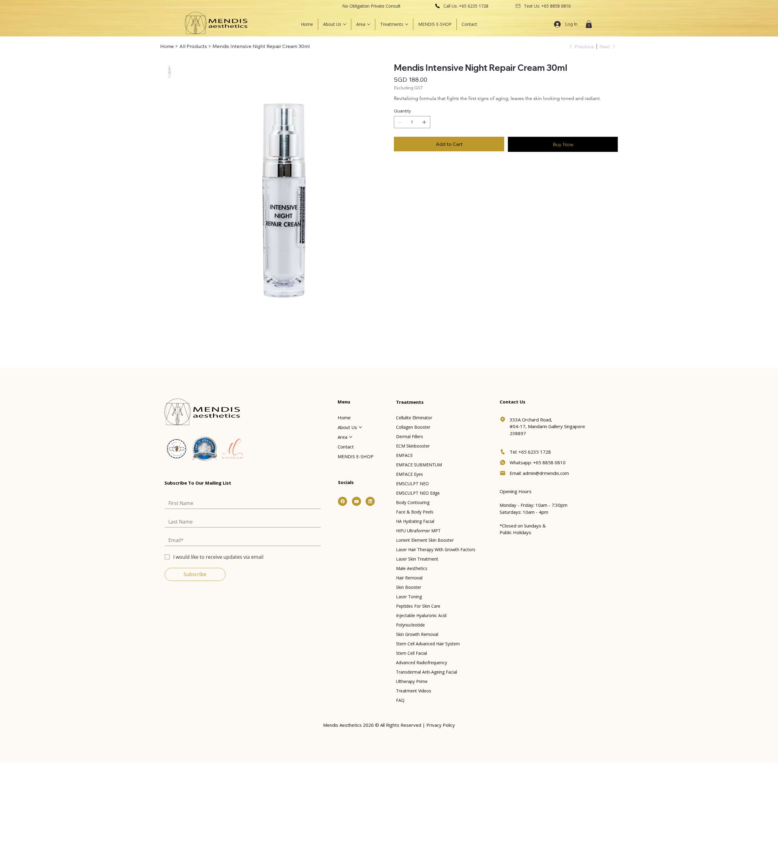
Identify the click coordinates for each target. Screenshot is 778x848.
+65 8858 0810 (556, 6)
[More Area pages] (368, 24)
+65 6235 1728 (473, 6)
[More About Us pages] (344, 24)
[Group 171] (342, 501)
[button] (589, 24)
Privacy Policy (440, 725)
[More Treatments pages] (406, 24)
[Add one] (424, 122)
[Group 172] (356, 501)
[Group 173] (370, 501)
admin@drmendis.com (546, 473)
